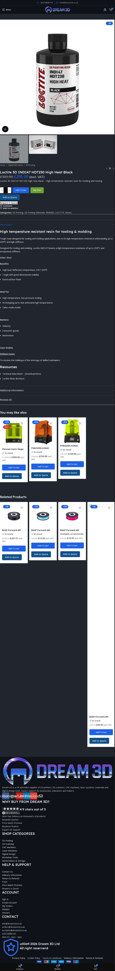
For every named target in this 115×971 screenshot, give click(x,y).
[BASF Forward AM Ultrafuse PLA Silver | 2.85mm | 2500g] (101, 609)
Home (2, 165)
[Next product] (113, 168)
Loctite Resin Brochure (13, 378)
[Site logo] (57, 9)
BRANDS (50, 212)
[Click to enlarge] (5, 129)
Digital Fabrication (15, 165)
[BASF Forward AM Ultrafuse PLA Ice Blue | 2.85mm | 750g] (43, 516)
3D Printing (30, 165)
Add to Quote (10, 197)
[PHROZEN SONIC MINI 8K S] (72, 431)
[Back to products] (110, 168)
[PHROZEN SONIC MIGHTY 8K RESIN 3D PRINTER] (43, 432)
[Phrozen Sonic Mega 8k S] (14, 433)
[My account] (105, 9)
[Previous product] (106, 168)
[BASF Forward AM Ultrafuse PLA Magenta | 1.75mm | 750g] (72, 516)
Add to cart (20, 190)
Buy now (37, 190)
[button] (3, 77)
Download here (33, 373)
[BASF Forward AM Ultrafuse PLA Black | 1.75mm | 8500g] (14, 515)
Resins (68, 212)
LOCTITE (59, 212)
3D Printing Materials (34, 212)
